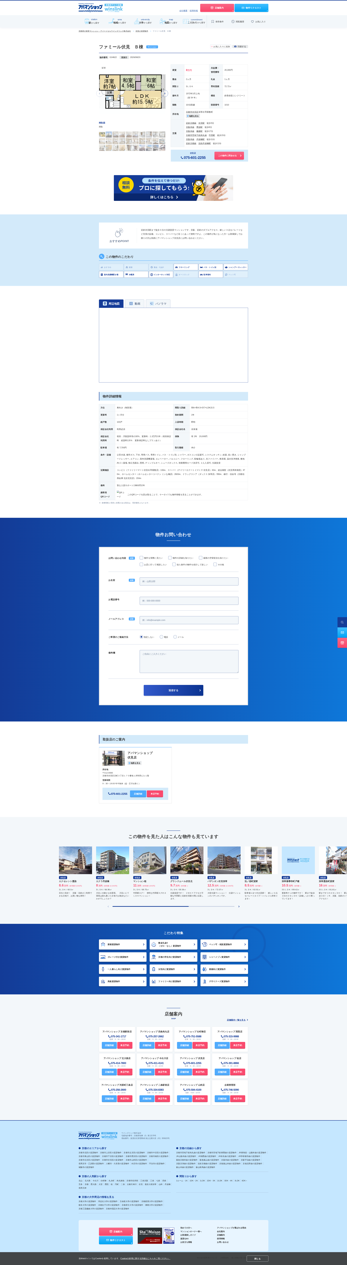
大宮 (101, 1184)
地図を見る (194, 116)
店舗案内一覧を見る (236, 1020)
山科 (161, 1184)
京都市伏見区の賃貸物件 (112, 1160)
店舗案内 (221, 1235)
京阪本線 (190, 127)
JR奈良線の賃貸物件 (227, 1156)
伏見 (141, 1184)
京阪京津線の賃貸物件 (186, 1163)
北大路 (88, 1181)
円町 (117, 1184)
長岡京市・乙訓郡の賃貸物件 (91, 1163)
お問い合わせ (223, 1242)
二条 (123, 1184)
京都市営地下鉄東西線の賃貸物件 (222, 1153)
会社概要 (183, 10)
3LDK (237, 1181)
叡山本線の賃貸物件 (185, 1167)
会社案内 (221, 1231)
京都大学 (87, 1201)
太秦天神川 (132, 1184)
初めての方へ (186, 1228)
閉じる (257, 1259)
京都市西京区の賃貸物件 (136, 1156)
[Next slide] (164, 93)
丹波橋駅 (200, 139)
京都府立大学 (132, 1205)
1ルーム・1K (181, 1181)
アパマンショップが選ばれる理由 (231, 1228)
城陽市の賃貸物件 (86, 1167)
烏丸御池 (120, 1181)
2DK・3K (211, 1181)
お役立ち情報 (186, 1242)
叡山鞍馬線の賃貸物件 (205, 1167)
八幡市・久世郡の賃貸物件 (117, 1163)
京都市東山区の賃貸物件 (89, 1156)
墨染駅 (199, 127)
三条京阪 (144, 1181)
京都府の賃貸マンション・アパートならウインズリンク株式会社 (105, 31)
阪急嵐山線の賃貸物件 (209, 1160)
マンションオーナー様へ (191, 1231)
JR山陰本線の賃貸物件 (186, 1156)
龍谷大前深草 (151, 1184)
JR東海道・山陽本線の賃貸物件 (252, 1153)
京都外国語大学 (117, 1209)
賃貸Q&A (184, 1239)
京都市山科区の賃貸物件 (136, 1160)
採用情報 (194, 10)
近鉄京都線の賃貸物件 (207, 1163)
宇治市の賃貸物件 (157, 1163)
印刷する (242, 46)
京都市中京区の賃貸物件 (157, 1153)
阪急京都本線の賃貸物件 (186, 1160)
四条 (164, 1181)
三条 (152, 1181)
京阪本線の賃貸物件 (230, 1160)
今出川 (96, 1181)
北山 (81, 1181)
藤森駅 (199, 131)
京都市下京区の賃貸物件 (112, 1156)
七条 (158, 1181)
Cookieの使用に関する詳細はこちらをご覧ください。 (145, 1258)
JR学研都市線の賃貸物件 (249, 1156)
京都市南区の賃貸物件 (158, 1156)
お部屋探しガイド (188, 1235)
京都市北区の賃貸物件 (88, 1153)
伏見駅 (201, 123)
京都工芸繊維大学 (91, 1209)
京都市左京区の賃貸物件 (134, 1153)
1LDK (202, 1181)
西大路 (94, 1184)
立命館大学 (129, 1201)
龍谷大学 (87, 1205)
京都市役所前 (132, 1181)
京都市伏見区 (192, 112)
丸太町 (111, 1181)
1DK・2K (194, 1181)
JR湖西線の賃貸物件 (207, 1156)
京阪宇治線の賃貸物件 (250, 1160)
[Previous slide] (108, 906)
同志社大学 (108, 1201)
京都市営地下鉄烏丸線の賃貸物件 (190, 1153)
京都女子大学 (109, 1205)
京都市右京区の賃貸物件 (89, 1160)
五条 (81, 1184)
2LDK (219, 1181)
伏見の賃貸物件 (142, 31)
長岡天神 (82, 1188)
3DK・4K (228, 1181)
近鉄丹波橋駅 (204, 143)
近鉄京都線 (191, 123)
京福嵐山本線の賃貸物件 (230, 1163)
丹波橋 (168, 1184)
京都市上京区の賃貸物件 (110, 1153)
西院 (107, 1184)
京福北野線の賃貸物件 (252, 1163)
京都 (87, 1184)
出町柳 (103, 1181)
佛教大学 (154, 1205)
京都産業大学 (152, 1201)
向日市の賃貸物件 (139, 1163)
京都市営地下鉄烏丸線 (196, 135)
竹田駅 (212, 135)
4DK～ (244, 1181)
